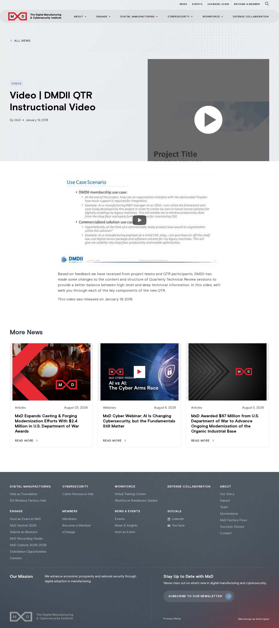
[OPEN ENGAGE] (109, 16)
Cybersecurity (75, 487)
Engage (16, 511)
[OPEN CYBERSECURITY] (192, 16)
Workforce (125, 487)
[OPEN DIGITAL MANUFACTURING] (157, 16)
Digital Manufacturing (30, 487)
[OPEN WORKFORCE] (222, 16)
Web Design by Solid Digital (253, 619)
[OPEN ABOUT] (85, 16)
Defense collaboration (189, 487)
